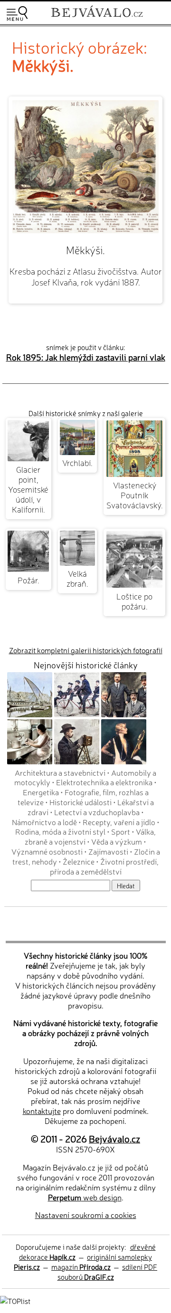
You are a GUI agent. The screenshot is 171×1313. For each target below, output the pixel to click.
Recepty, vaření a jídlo (119, 822)
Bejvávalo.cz (114, 1138)
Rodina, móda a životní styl (60, 831)
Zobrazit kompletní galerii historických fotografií (85, 650)
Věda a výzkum (116, 841)
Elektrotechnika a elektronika (104, 782)
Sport (120, 831)
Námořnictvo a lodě (44, 822)
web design (85, 1197)
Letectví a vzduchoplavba (97, 812)
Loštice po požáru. (134, 600)
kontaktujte (42, 1110)
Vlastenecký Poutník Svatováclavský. (134, 494)
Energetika (41, 792)
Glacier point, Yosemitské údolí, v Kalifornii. (28, 489)
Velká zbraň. (77, 578)
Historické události (80, 802)
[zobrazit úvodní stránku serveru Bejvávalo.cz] (96, 18)
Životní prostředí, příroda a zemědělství (104, 866)
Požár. (28, 579)
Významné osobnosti (47, 851)
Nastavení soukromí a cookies (85, 1214)
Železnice (79, 861)
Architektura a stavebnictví (60, 772)
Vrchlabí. (77, 462)
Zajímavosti (108, 851)
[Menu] (17, 13)
